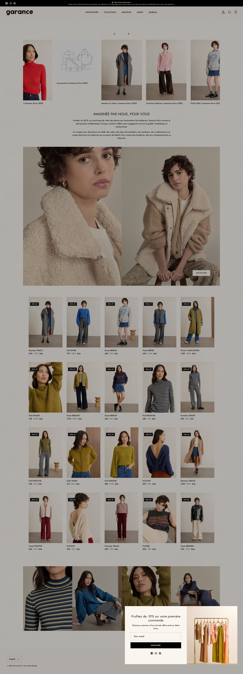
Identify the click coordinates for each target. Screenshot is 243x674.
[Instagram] (156, 653)
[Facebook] (152, 653)
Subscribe (156, 645)
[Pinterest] (160, 653)
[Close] (234, 610)
